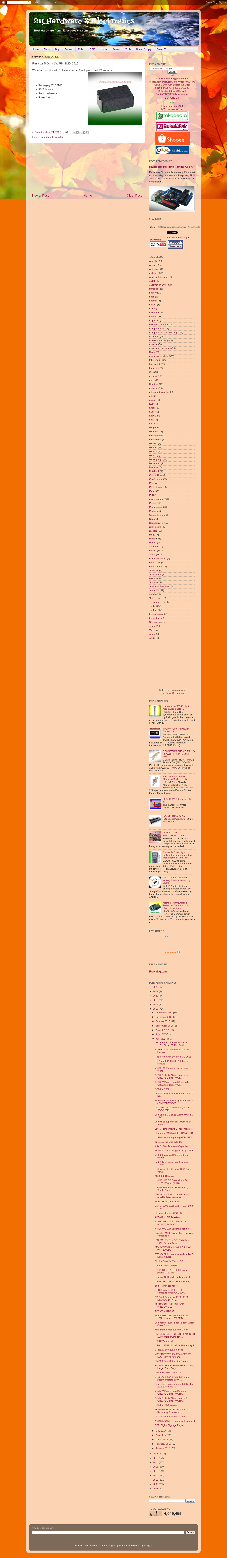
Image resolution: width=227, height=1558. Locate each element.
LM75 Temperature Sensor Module (173, 1129)
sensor (152, 550)
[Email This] (74, 132)
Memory (153, 431)
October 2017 (163, 1021)
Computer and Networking (163, 332)
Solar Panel (155, 574)
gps (151, 380)
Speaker (153, 582)
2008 (156, 1488)
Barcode (153, 289)
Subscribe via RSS (172, 106)
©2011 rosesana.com (172, 109)
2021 (156, 991)
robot (152, 538)
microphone (155, 435)
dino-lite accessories (160, 348)
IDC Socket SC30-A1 (174, 816)
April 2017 (161, 1435)
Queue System (157, 515)
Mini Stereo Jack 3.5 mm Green (171, 1329)
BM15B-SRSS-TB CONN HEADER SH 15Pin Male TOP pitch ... (175, 1335)
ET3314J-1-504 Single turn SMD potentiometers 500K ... (172, 1378)
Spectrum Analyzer (159, 586)
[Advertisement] (87, 168)
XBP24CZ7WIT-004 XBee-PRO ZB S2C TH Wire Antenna (173, 1355)
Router (152, 542)
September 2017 (165, 1026)
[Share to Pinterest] (87, 132)
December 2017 (164, 1012)
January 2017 (163, 1448)
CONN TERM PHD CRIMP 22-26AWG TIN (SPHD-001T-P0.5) (179, 754)
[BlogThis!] (77, 132)
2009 (156, 1484)
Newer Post (40, 195)
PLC (151, 495)
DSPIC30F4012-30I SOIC (168, 1372)
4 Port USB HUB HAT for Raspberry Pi (175, 1345)
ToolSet (153, 610)
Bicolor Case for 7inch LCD (169, 1261)
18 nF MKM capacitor (166, 1286)
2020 (156, 996)
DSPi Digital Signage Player (169, 1425)
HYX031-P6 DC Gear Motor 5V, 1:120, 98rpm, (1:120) (171, 1181)
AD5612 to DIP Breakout (168, 1217)
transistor (154, 618)
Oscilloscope (156, 479)
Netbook (153, 467)
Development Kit (158, 340)
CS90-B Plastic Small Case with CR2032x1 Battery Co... (171, 1076)
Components (47, 137)
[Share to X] (80, 132)
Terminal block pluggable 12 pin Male (174, 1150)
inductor (153, 388)
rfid (151, 534)
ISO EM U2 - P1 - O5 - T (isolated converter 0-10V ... (172, 1241)
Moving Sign (155, 459)
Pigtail (152, 491)
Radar (152, 519)
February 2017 (164, 1444)
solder (152, 578)
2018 (156, 1004)
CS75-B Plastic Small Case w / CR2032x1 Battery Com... (171, 1399)
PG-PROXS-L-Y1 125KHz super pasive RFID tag (171, 1271)
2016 (156, 1453)
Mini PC (153, 443)
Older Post (134, 195)
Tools (128, 49)
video (152, 626)
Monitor (153, 451)
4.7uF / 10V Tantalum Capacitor (171, 1146)
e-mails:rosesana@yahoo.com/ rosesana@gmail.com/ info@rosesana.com (172, 86)
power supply (156, 499)
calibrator (154, 312)
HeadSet (153, 384)
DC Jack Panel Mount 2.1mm (170, 1416)
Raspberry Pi (156, 523)
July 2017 (161, 1034)
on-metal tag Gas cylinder (168, 1142)
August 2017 (163, 1030)
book (151, 296)
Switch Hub (155, 598)
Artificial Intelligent (158, 277)
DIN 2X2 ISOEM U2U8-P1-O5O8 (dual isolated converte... (172, 1195)
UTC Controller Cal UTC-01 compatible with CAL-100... (170, 1291)
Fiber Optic (155, 360)
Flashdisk (154, 368)
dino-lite (153, 344)
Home (35, 49)
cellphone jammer (158, 324)
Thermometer (156, 602)
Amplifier (153, 261)
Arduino (69, 49)
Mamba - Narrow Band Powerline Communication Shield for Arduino (176, 905)
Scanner (153, 546)
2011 (156, 1475)
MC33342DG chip (164, 1176)
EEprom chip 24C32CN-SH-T (170, 1213)
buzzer (152, 304)
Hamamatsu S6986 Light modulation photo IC (176, 707)
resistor (59, 137)
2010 (156, 1480)
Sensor (116, 49)
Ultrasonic (154, 622)
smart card (155, 562)
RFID (93, 49)
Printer (152, 503)
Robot (81, 49)
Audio (152, 281)
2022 (156, 987)
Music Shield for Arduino (167, 1201)
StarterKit (154, 590)
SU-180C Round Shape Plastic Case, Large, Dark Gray (174, 1367)
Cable (152, 308)
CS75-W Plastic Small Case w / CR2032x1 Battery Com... (171, 1392)
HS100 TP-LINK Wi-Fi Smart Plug (172, 1281)
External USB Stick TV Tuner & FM (173, 1277)
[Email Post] (66, 132)
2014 (156, 1462)
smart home (155, 566)
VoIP (151, 630)
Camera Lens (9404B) (166, 1265)
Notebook (154, 471)
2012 (156, 1471)
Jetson (152, 400)
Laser (152, 408)
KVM (151, 404)
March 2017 (162, 1439)
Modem (153, 447)
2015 (156, 1458)
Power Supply (143, 49)
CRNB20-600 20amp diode (169, 1350)
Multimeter (154, 463)
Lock (151, 419)
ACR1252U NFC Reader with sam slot (175, 1421)
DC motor (154, 336)
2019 (156, 1000)
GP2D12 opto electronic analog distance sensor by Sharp (176, 880)
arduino (153, 273)
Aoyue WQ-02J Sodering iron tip (172, 1229)
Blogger (148, 1545)
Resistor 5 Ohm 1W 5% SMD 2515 (173, 1057)
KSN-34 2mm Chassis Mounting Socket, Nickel (175, 777)
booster (153, 300)
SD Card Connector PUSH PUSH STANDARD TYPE (172, 1298)
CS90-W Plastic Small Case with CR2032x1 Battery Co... (172, 1083)
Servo (152, 554)
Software (154, 570)
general (153, 376)
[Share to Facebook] (83, 132)
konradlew (124, 1545)
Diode (152, 352)
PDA (151, 483)
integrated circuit (158, 392)
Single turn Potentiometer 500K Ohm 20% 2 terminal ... (174, 1385)
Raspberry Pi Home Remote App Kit (171, 166)
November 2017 (164, 1017)
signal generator (157, 558)
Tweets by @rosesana (172, 693)
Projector (154, 511)
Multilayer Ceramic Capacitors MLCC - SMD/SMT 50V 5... (174, 1102)
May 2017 (161, 1431)
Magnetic (154, 427)
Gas (151, 372)
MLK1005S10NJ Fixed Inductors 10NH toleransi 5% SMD (172, 1317)
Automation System (159, 285)
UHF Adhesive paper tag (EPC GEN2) (175, 1137)
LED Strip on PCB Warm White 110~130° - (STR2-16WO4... (171, 1044)
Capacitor (154, 320)
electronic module (158, 356)
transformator (156, 614)
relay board (155, 527)
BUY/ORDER (172, 98)
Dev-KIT (161, 49)
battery (153, 293)
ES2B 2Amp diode (164, 1341)
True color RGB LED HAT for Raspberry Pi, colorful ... (170, 1410)
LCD (151, 412)
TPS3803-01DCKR (165, 1311)
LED (151, 415)
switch (152, 594)
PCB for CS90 (162, 1089)
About (47, 49)
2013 (156, 1467)
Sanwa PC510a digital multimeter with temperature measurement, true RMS (177, 855)
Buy (57, 49)
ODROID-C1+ (170, 832)
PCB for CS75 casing (166, 1405)
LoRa (152, 423)
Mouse (152, 455)
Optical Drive (156, 475)
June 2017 (161, 1039)
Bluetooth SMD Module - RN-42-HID (174, 1133)
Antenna (153, 269)
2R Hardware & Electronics (84, 21)
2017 (156, 1009)
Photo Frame (156, 487)
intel (151, 396)
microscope (155, 439)
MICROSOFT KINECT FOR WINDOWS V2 (169, 1305)
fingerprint (154, 364)
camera (153, 316)
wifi (151, 638)
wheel (152, 634)
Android (153, 265)
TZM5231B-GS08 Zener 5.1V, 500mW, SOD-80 (170, 1223)
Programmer (156, 507)
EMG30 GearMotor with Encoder (172, 1361)
